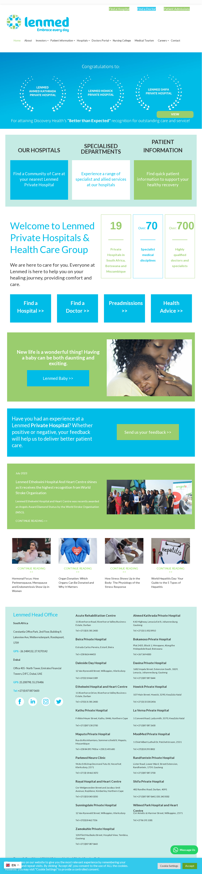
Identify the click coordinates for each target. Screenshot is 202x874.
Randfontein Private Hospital (153, 757)
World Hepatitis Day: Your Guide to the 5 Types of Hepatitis (167, 582)
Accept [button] (189, 865)
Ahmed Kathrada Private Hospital (156, 615)
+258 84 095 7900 (87, 749)
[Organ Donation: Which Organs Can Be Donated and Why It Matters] (78, 551)
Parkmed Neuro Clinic (91, 757)
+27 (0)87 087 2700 (146, 772)
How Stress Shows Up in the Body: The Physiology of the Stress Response (122, 582)
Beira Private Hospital (91, 639)
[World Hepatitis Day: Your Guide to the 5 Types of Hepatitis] (170, 551)
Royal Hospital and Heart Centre (98, 781)
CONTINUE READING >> (32, 520)
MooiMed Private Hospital (151, 734)
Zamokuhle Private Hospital (95, 829)
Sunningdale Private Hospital (96, 805)
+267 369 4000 (144, 654)
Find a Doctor (146, 9)
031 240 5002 (163, 796)
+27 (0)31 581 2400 (88, 630)
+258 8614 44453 (87, 654)
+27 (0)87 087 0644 (146, 678)
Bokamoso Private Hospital (152, 639)
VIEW (175, 114)
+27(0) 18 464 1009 (88, 678)
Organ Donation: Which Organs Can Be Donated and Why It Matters (76, 582)
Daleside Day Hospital (91, 663)
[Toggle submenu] (41, 50)
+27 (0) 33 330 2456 (146, 701)
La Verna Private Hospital (151, 710)
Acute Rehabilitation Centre (96, 615)
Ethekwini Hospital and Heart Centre (101, 686)
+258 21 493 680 (107, 749)
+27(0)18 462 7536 (88, 820)
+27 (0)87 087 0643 (88, 844)
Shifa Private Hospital (148, 781)
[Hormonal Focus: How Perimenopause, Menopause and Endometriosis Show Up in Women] (31, 551)
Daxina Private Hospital (149, 663)
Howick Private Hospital (150, 686)
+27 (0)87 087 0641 (146, 796)
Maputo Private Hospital (93, 734)
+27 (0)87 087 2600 (146, 725)
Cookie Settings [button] (169, 865)
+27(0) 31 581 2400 (88, 701)
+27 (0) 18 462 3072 (88, 772)
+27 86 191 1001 (144, 820)
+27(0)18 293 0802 (146, 749)
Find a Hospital (119, 9)
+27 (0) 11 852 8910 (146, 630)
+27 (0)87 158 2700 (88, 725)
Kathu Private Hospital (92, 710)
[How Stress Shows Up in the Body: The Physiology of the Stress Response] (124, 551)
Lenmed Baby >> (58, 378)
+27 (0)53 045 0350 (88, 796)
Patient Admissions (177, 9)
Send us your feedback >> (147, 432)
